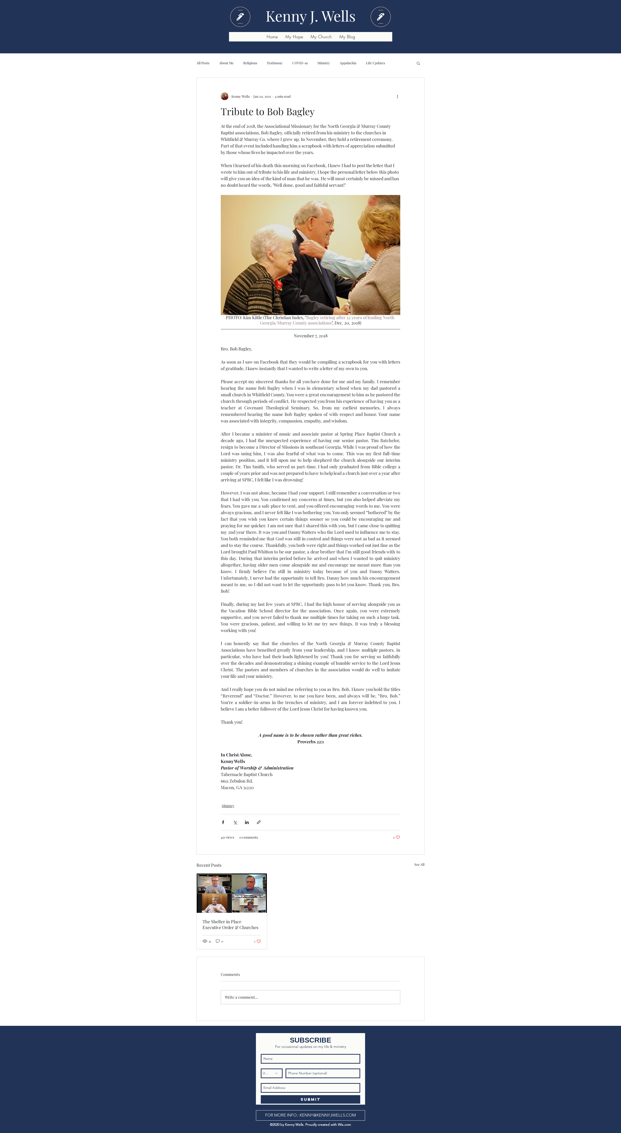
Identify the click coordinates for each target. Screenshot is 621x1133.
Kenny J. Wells (311, 15)
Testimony (275, 63)
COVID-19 (300, 63)
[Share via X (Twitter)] (235, 822)
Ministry (323, 63)
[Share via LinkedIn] (247, 822)
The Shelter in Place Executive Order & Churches (230, 924)
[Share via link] (258, 822)
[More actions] (397, 96)
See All (419, 864)
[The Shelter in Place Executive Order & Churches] (232, 893)
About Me (226, 63)
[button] (418, 63)
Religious (250, 63)
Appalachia (348, 63)
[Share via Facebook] (223, 822)
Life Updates (375, 63)
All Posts (202, 63)
